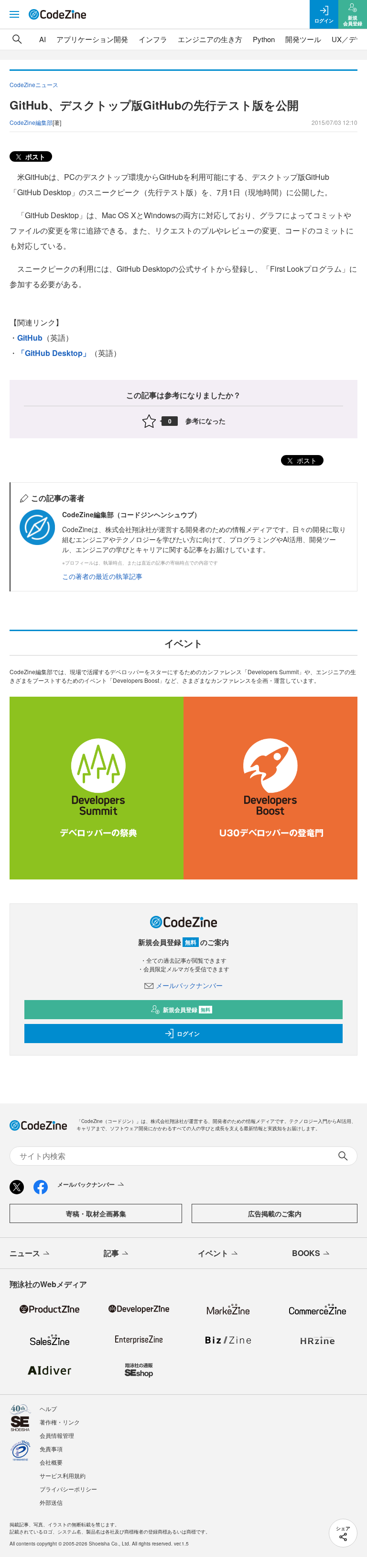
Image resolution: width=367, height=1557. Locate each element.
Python (264, 39)
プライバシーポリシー (68, 1489)
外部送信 (51, 1502)
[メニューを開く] (14, 14)
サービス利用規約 (63, 1475)
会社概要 (51, 1462)
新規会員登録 (186, 1009)
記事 (111, 1252)
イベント (213, 1252)
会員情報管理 (57, 1435)
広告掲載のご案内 (275, 1213)
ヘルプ (48, 1408)
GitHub (30, 337)
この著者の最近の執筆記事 (102, 576)
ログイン (188, 1033)
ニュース (25, 1252)
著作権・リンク (60, 1422)
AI (42, 39)
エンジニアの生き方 (210, 39)
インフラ (153, 39)
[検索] (17, 39)
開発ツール (303, 39)
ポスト (34, 156)
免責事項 (51, 1449)
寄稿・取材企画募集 (96, 1213)
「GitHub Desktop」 (53, 352)
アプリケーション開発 (92, 39)
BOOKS (306, 1252)
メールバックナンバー (189, 985)
